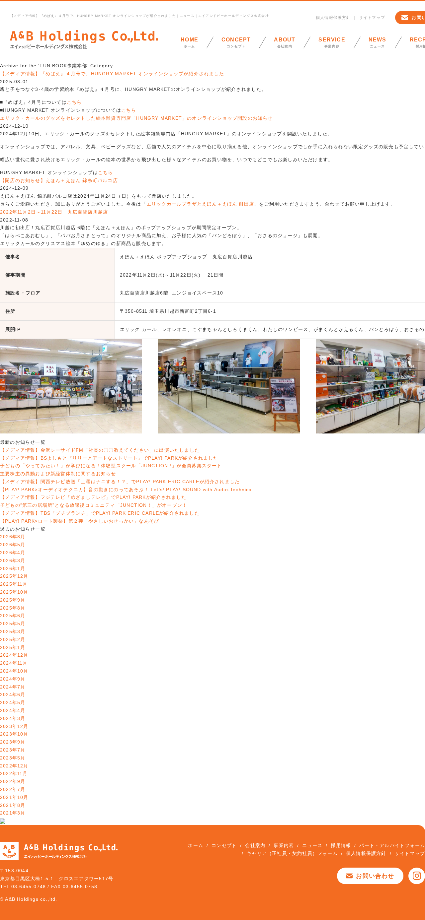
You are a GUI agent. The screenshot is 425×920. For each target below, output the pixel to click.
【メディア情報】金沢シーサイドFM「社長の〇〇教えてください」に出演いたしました (100, 450)
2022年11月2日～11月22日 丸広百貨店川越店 (54, 212)
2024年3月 (12, 718)
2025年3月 (12, 631)
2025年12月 (14, 576)
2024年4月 (12, 710)
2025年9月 (12, 600)
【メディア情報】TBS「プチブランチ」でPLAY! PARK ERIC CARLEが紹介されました (100, 513)
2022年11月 (14, 773)
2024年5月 (12, 702)
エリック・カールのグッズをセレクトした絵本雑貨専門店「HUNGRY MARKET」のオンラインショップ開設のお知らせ (136, 118)
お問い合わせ (375, 876)
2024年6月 (12, 694)
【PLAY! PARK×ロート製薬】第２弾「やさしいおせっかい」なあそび (79, 521)
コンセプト (236, 42)
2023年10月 (14, 734)
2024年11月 (14, 663)
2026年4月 (12, 552)
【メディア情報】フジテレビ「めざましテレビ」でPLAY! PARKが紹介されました (93, 497)
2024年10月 (14, 671)
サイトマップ (372, 17)
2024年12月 (14, 655)
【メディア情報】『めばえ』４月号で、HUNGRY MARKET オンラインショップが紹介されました (112, 73)
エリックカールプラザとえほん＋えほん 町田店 (200, 204)
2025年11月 (14, 584)
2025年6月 (12, 615)
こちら (74, 102)
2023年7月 (12, 750)
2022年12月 (14, 765)
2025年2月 (12, 639)
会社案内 (284, 42)
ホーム (189, 42)
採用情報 (341, 845)
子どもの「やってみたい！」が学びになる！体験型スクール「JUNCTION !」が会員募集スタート (111, 465)
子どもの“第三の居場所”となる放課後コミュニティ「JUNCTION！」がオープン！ (93, 505)
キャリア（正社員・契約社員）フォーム (292, 853)
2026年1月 (12, 568)
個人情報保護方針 (333, 17)
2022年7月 (12, 789)
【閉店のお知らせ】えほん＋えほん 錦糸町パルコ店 (59, 180)
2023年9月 (12, 742)
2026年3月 (12, 560)
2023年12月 (14, 726)
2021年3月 (12, 813)
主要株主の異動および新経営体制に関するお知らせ (58, 473)
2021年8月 (12, 805)
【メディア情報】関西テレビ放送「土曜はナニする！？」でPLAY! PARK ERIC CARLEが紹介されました (120, 481)
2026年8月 (12, 536)
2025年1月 (12, 647)
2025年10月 (14, 592)
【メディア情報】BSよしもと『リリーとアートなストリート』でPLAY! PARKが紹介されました (109, 458)
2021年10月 (14, 797)
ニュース (377, 42)
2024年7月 (12, 687)
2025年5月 (12, 623)
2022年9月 (12, 781)
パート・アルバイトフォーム (392, 845)
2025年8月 (12, 608)
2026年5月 (12, 544)
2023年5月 (12, 757)
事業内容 (331, 42)
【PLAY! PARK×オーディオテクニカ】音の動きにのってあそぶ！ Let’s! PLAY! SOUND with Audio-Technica (126, 489)
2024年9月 (12, 679)
